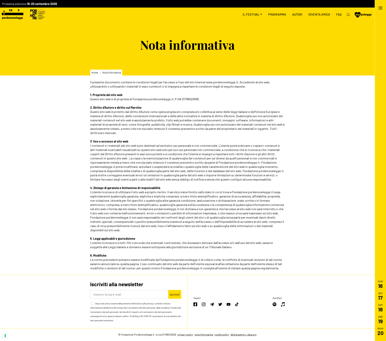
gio (380, 295)
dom (380, 331)
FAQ (339, 14)
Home (94, 72)
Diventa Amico (319, 14)
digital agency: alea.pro (243, 334)
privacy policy (185, 334)
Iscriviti (175, 294)
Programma (277, 14)
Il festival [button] (251, 14)
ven (380, 307)
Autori (297, 14)
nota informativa (204, 334)
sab (380, 319)
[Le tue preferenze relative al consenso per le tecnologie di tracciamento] (5, 336)
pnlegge (364, 14)
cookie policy (222, 334)
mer (380, 283)
